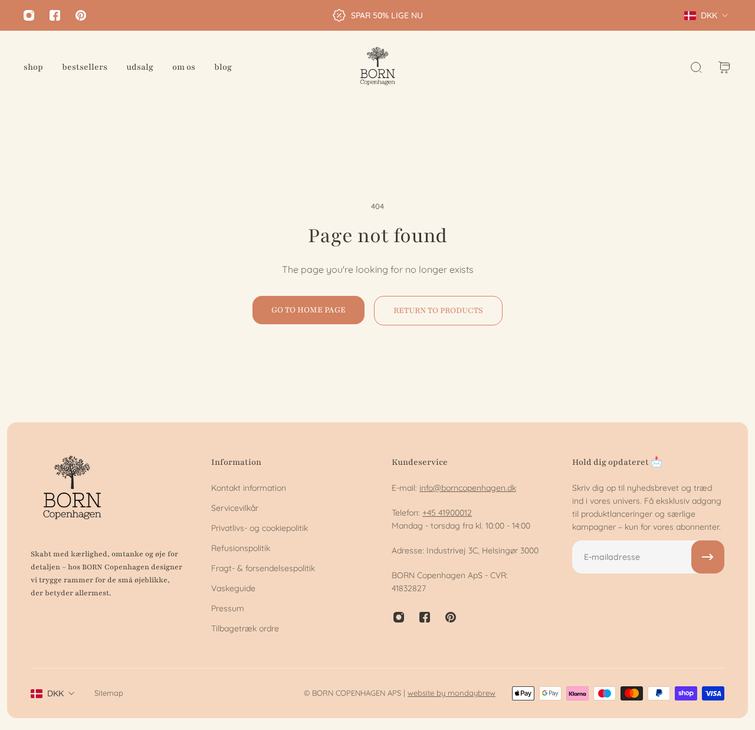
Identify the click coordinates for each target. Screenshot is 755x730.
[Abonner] (707, 556)
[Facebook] (55, 15)
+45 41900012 (447, 512)
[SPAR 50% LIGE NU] (377, 15)
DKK (55, 693)
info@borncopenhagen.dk (467, 488)
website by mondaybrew (451, 693)
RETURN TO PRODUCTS (438, 310)
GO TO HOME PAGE (308, 309)
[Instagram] (29, 15)
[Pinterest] (81, 15)
